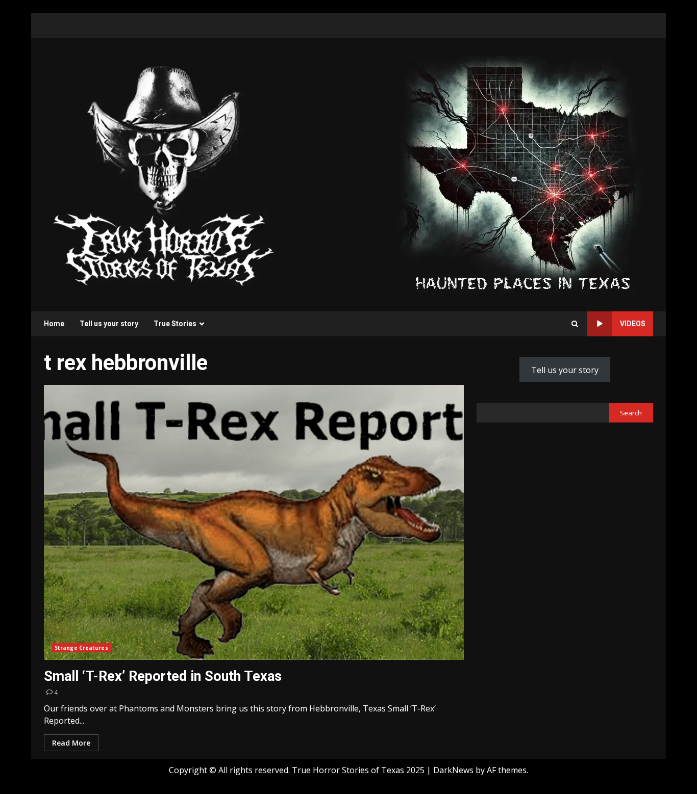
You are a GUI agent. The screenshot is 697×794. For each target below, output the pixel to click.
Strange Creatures (81, 647)
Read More (71, 743)
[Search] (574, 324)
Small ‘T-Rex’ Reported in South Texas (254, 522)
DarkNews (453, 770)
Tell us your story (109, 324)
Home (54, 324)
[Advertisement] (522, 173)
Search (631, 412)
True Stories (175, 324)
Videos (632, 324)
